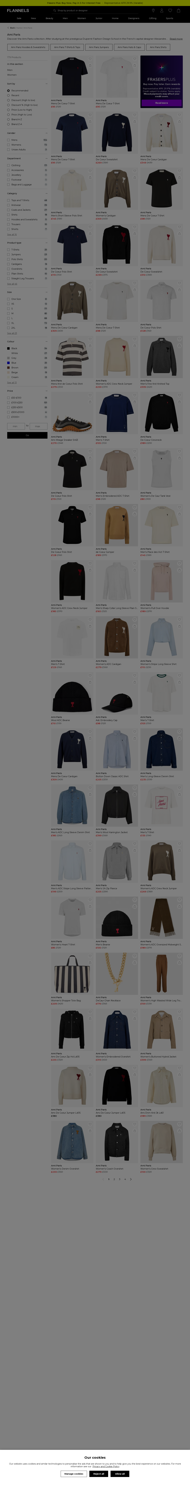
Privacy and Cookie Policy (106, 1466)
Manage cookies (73, 1473)
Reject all (98, 1473)
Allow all (120, 1473)
